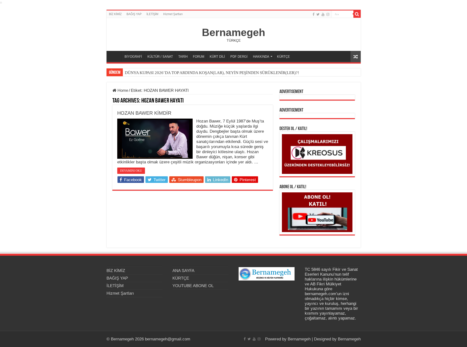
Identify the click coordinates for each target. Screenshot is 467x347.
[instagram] (328, 14)
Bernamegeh (233, 32)
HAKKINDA (261, 56)
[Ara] (357, 14)
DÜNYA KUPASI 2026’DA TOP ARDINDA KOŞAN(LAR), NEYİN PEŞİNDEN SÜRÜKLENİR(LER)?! (212, 72)
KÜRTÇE (283, 56)
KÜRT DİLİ (217, 56)
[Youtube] (323, 14)
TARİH (183, 56)
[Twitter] (318, 14)
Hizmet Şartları (173, 14)
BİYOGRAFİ (133, 56)
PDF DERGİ (239, 56)
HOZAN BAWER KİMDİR (144, 113)
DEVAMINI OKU (131, 170)
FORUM (198, 56)
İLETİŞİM (152, 14)
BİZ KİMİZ (115, 14)
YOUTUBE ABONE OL (193, 285)
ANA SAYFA (115, 56)
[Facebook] (313, 14)
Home (122, 90)
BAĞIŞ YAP (134, 14)
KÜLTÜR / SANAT (160, 56)
